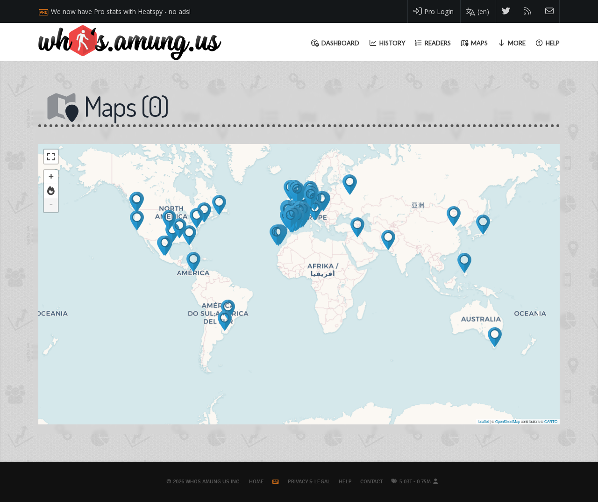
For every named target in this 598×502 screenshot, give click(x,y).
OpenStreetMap (507, 421)
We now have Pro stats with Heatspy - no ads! (121, 11)
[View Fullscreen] (51, 157)
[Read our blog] (528, 11)
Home (256, 481)
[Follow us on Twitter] (506, 11)
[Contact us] (550, 11)
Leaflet (483, 421)
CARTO (550, 421)
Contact (371, 481)
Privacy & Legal (309, 481)
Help (345, 481)
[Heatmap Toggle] (51, 191)
